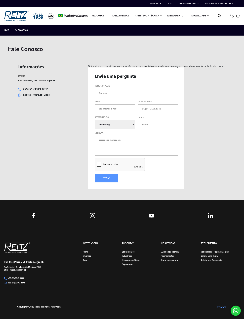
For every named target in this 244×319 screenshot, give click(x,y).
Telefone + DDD (145, 101)
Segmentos (127, 264)
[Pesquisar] (219, 16)
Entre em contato (169, 260)
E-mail (98, 101)
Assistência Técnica (170, 252)
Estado (141, 117)
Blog (85, 260)
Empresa (87, 256)
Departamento (102, 117)
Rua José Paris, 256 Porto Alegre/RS (24, 262)
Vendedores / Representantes (215, 252)
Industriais (127, 256)
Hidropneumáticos (130, 260)
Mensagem (100, 133)
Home (85, 252)
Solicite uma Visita (209, 256)
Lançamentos (128, 252)
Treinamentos (167, 256)
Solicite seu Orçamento (211, 260)
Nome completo (102, 86)
